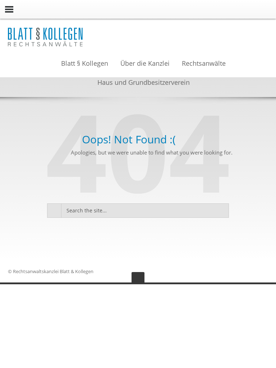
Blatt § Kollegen (84, 64)
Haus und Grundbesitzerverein (143, 83)
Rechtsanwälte (204, 64)
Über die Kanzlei (145, 64)
